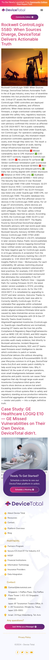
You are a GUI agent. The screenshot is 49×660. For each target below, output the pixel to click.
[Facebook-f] (18, 652)
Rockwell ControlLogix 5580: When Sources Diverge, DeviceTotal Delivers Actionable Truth (22, 34)
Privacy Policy (24, 637)
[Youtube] (32, 652)
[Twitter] (22, 652)
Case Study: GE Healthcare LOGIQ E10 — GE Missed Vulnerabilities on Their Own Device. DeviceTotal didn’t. (23, 421)
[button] (42, 10)
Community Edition (38, 2)
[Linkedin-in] (27, 652)
